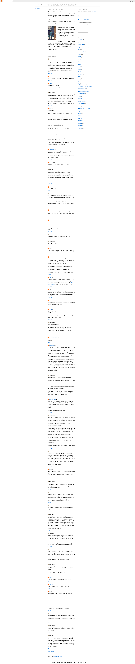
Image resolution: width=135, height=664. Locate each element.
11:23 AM (50, 466)
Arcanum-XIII (52, 220)
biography (80, 56)
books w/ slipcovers (82, 101)
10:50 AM (50, 105)
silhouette (80, 73)
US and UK (80, 39)
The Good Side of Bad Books (56, 12)
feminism (80, 111)
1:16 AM (50, 286)
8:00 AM (50, 306)
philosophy (80, 123)
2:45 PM (50, 342)
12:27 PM (50, 207)
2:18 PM (50, 632)
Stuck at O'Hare (81, 95)
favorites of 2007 (81, 42)
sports (79, 83)
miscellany (80, 62)
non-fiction (80, 41)
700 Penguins (80, 59)
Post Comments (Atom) (57, 656)
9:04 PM (50, 610)
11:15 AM (50, 448)
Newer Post (50, 653)
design (79, 106)
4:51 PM (50, 581)
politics (79, 46)
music (79, 49)
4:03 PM (50, 502)
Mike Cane (51, 162)
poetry (79, 78)
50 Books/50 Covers (82, 88)
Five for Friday (81, 51)
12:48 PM (50, 231)
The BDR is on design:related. (83, 19)
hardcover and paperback (83, 47)
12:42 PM (50, 217)
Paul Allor (51, 584)
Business (79, 54)
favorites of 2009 (81, 110)
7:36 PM (50, 530)
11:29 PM (50, 588)
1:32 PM (50, 334)
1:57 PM (50, 489)
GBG (50, 469)
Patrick (50, 309)
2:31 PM (50, 574)
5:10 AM (50, 297)
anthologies (80, 74)
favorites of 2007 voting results (84, 108)
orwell (79, 122)
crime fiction (80, 105)
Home (61, 653)
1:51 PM (50, 245)
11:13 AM (50, 159)
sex (78, 81)
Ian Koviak (51, 257)
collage (79, 66)
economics (80, 68)
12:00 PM (50, 190)
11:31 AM (50, 561)
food (79, 76)
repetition (80, 125)
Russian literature (81, 93)
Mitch (50, 108)
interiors (79, 113)
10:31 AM (50, 89)
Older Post (73, 653)
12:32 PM (50, 622)
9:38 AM (50, 546)
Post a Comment (51, 651)
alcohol (79, 96)
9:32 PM (50, 396)
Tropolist (50, 301)
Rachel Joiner (51, 83)
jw (49, 591)
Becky (50, 277)
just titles (79, 116)
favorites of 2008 (81, 52)
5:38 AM (50, 412)
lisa (49, 248)
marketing (80, 118)
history (79, 69)
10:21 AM (50, 73)
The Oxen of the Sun (53, 337)
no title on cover (81, 44)
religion (79, 64)
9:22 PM (50, 372)
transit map (80, 128)
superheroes (80, 127)
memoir (79, 71)
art (78, 61)
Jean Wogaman (52, 149)
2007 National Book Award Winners (85, 86)
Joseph (50, 76)
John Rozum (51, 345)
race (78, 79)
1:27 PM (50, 238)
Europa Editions (81, 89)
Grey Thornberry (52, 399)
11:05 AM (50, 146)
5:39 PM (50, 274)
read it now (66, 16)
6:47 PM (50, 648)
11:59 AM (50, 166)
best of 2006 (80, 100)
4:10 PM (50, 253)
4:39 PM (50, 511)
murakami (80, 120)
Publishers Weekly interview (83, 91)
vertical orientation (81, 84)
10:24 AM (50, 80)
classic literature (81, 103)
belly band (80, 98)
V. (49, 289)
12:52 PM (50, 319)
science (79, 57)
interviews (80, 115)
